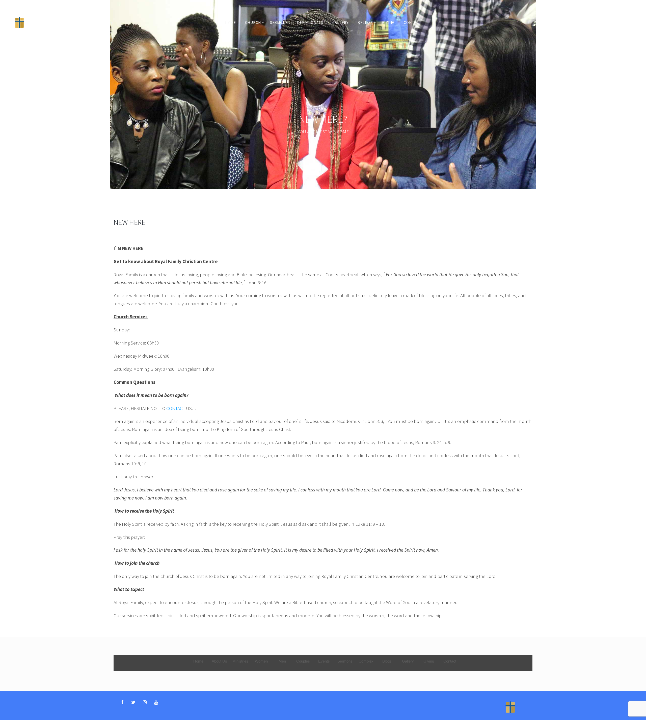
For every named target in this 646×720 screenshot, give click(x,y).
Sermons (279, 22)
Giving (388, 22)
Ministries (240, 661)
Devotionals (310, 22)
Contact (412, 22)
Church (253, 22)
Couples (303, 661)
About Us (219, 661)
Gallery (340, 22)
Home (230, 22)
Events (324, 661)
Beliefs (365, 22)
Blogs (387, 661)
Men (282, 661)
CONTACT (175, 408)
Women (261, 661)
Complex (366, 661)
